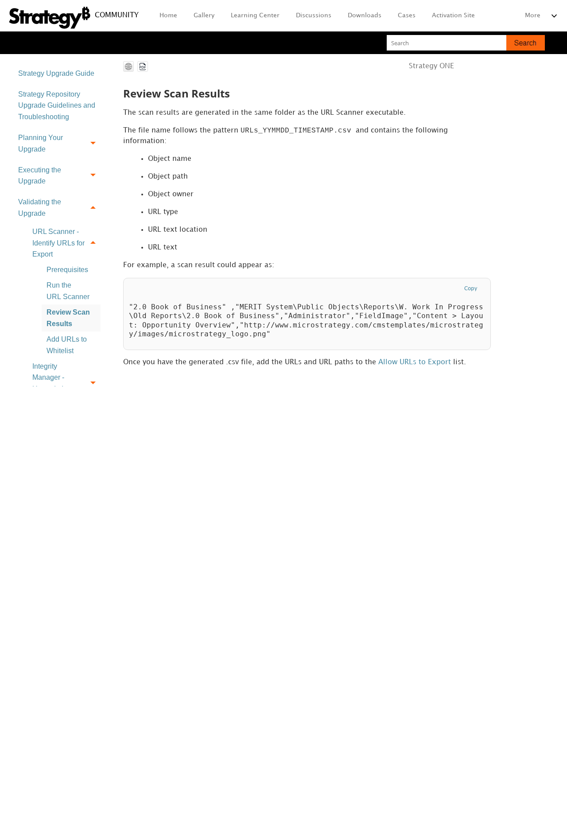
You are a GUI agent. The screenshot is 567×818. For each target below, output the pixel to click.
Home (168, 15)
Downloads (364, 15)
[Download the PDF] (142, 66)
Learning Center (255, 15)
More (532, 15)
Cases (407, 15)
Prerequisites (67, 269)
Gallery (204, 15)
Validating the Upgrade (39, 207)
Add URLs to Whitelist (67, 344)
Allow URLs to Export (414, 362)
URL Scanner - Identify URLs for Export (58, 243)
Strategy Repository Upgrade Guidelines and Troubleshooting (56, 105)
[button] (525, 43)
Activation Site (453, 15)
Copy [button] (470, 288)
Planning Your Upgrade (40, 143)
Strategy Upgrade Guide (56, 73)
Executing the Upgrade (39, 175)
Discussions (313, 15)
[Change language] (128, 66)
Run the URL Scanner (68, 290)
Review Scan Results (68, 317)
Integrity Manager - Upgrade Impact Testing (57, 383)
